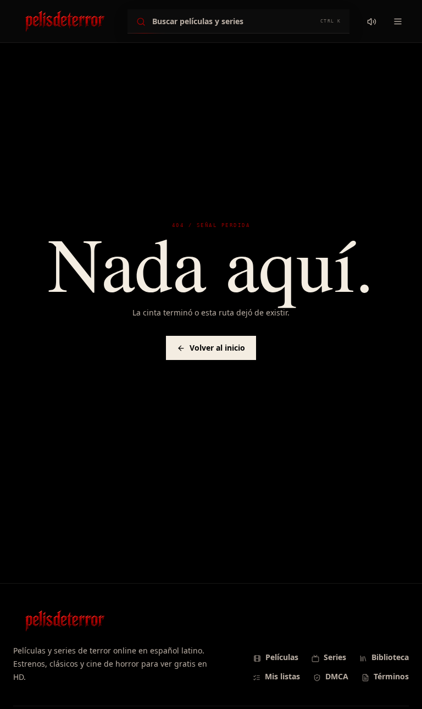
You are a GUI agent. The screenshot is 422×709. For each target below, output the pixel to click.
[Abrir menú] (398, 21)
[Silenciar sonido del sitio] (371, 21)
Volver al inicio (217, 347)
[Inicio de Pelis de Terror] (64, 21)
